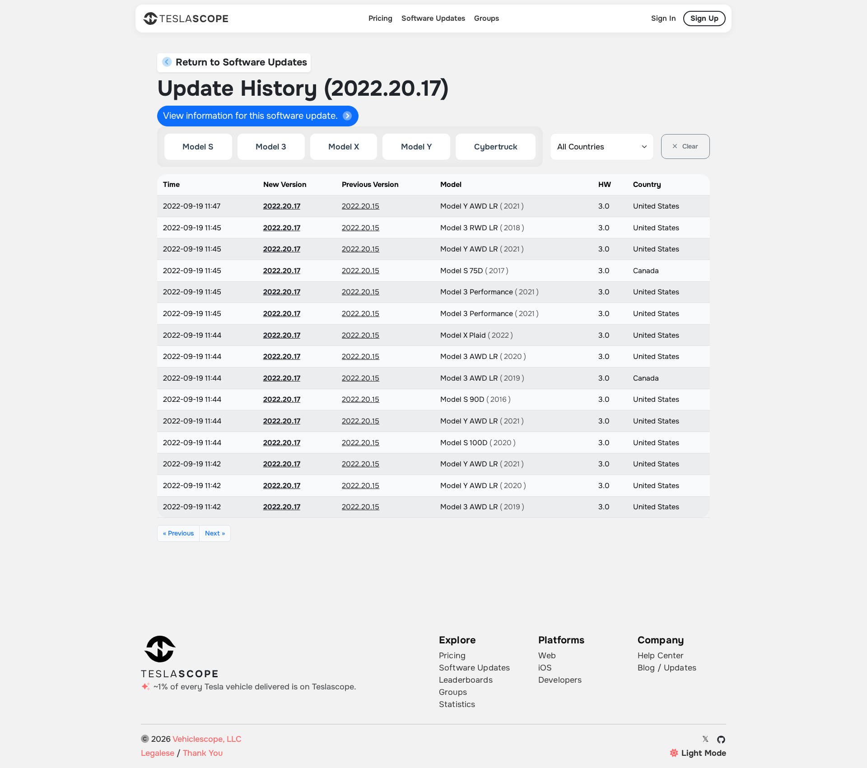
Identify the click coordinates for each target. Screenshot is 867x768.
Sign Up (704, 18)
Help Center (661, 656)
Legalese (157, 753)
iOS (545, 668)
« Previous (178, 533)
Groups (486, 18)
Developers (560, 680)
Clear (689, 146)
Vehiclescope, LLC (207, 739)
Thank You (203, 753)
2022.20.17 (281, 206)
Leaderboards (466, 680)
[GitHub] (721, 739)
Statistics (457, 704)
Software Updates (433, 18)
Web (547, 656)
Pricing (380, 18)
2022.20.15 (360, 206)
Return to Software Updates (240, 62)
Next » (215, 533)
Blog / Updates (667, 668)
